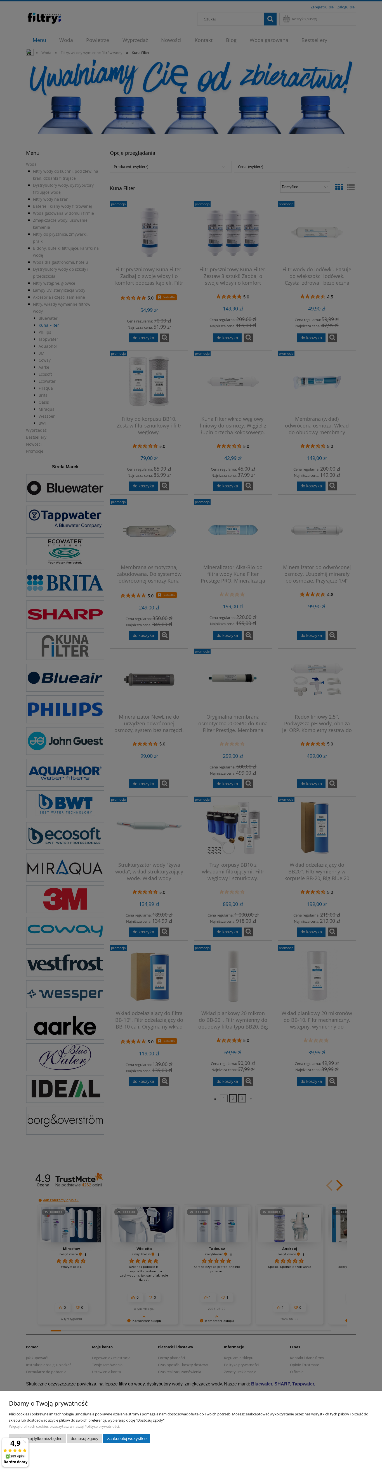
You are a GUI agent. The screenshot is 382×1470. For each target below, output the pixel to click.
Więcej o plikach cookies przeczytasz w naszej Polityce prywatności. (64, 1426)
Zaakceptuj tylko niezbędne (37, 1438)
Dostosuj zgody (84, 1438)
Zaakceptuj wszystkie (127, 1438)
